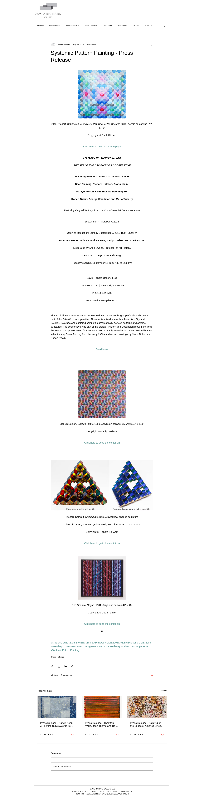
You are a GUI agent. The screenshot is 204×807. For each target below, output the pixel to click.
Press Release (54, 25)
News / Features (72, 25)
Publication (122, 25)
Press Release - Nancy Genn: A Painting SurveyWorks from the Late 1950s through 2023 (56, 724)
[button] (163, 25)
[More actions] (151, 44)
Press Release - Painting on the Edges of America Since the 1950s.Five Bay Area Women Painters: (145, 724)
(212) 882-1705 (127, 791)
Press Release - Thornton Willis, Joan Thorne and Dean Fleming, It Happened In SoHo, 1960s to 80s (101, 724)
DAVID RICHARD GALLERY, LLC (102, 789)
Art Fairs (136, 25)
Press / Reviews (91, 25)
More (147, 25)
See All (164, 690)
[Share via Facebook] (52, 666)
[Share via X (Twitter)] (58, 666)
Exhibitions (107, 25)
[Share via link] (72, 666)
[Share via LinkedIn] (65, 666)
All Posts (40, 25)
